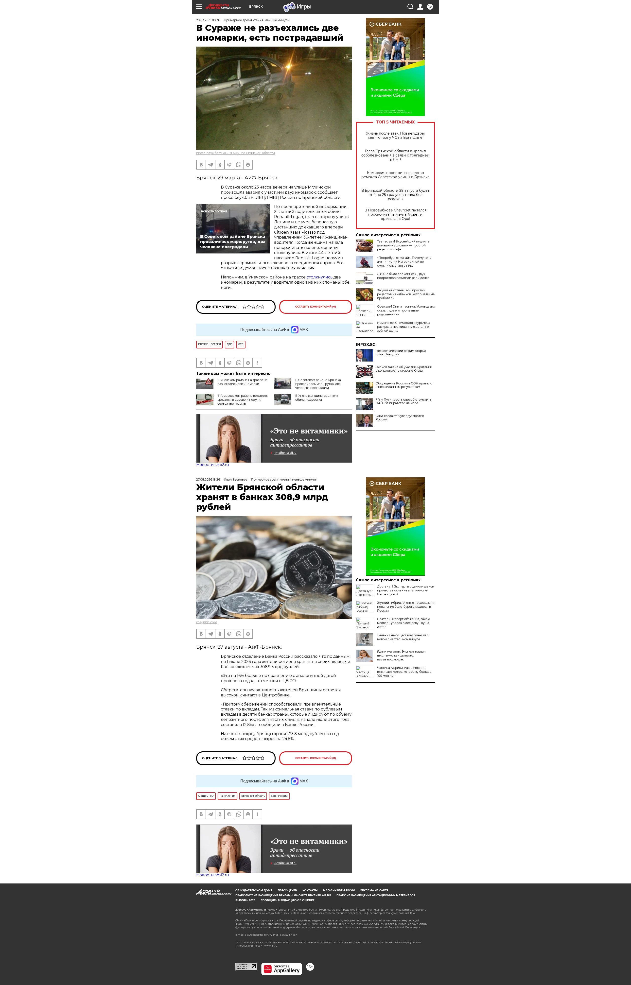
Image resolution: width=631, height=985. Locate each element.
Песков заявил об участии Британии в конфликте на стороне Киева (404, 368)
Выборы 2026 (245, 900)
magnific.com (206, 622)
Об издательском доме (253, 890)
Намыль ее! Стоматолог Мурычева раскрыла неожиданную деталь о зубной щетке (403, 326)
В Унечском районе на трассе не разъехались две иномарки (242, 382)
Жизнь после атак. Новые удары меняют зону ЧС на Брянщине (395, 135)
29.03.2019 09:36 (208, 20)
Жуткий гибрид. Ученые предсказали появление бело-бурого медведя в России (406, 606)
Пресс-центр (287, 890)
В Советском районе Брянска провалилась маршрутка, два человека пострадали (318, 384)
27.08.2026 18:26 (208, 479)
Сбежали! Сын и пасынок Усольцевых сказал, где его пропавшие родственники (406, 310)
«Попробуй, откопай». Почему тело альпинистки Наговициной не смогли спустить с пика (404, 261)
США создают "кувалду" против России (400, 417)
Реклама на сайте (374, 890)
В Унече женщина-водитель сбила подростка (316, 397)
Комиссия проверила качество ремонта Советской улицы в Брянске (395, 175)
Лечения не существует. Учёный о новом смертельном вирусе (403, 637)
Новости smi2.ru (212, 464)
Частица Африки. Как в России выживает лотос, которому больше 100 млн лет (404, 671)
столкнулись (320, 277)
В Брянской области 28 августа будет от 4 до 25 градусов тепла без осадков (395, 195)
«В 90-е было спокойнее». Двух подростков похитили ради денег (403, 276)
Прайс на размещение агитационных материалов (376, 895)
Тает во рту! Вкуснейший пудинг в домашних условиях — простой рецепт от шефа (403, 245)
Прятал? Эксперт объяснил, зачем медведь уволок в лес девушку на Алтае (403, 623)
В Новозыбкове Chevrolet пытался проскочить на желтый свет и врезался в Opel (395, 214)
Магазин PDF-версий (339, 890)
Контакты (309, 890)
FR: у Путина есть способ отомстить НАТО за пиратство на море (403, 401)
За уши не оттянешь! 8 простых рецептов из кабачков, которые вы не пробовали (406, 294)
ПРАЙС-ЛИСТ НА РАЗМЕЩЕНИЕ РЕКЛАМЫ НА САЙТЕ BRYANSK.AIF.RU (283, 895)
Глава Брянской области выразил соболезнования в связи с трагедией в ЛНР (395, 155)
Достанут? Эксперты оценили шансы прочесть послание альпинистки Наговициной (405, 590)
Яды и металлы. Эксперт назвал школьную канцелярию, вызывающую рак (401, 655)
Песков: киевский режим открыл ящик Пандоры (401, 352)
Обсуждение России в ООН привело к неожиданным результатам (404, 385)
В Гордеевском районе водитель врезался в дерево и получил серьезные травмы (242, 399)
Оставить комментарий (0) (315, 306)
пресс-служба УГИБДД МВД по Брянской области (235, 153)
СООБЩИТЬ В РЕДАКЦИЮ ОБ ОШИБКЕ (288, 900)
